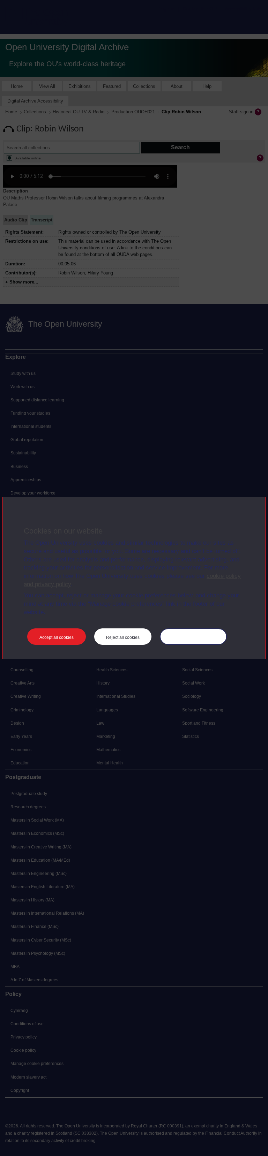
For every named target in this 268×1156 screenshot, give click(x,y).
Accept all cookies (56, 637)
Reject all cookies (123, 637)
